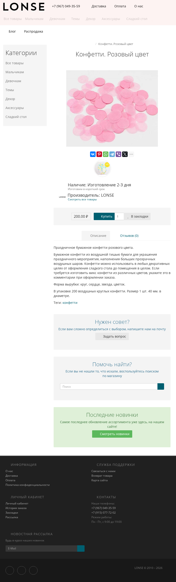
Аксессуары (15, 108)
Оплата (119, 6)
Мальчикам (15, 72)
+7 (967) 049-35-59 (103, 508)
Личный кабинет (17, 503)
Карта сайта (99, 480)
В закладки (139, 216)
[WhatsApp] (105, 154)
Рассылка (12, 517)
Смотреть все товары (82, 199)
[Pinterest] (99, 154)
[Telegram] (112, 154)
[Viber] (118, 154)
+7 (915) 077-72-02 (103, 513)
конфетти (70, 302)
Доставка (98, 6)
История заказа (16, 508)
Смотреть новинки (114, 434)
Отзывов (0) (128, 235)
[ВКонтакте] (93, 154)
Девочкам (13, 81)
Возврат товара (102, 476)
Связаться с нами (103, 471)
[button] (150, 19)
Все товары (15, 63)
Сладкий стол (16, 117)
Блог (12, 31)
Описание (97, 235)
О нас (138, 6)
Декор (10, 99)
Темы (10, 90)
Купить (106, 216)
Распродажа (33, 31)
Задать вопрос (114, 336)
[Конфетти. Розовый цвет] (112, 108)
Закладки (12, 513)
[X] (125, 154)
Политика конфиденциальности (28, 485)
